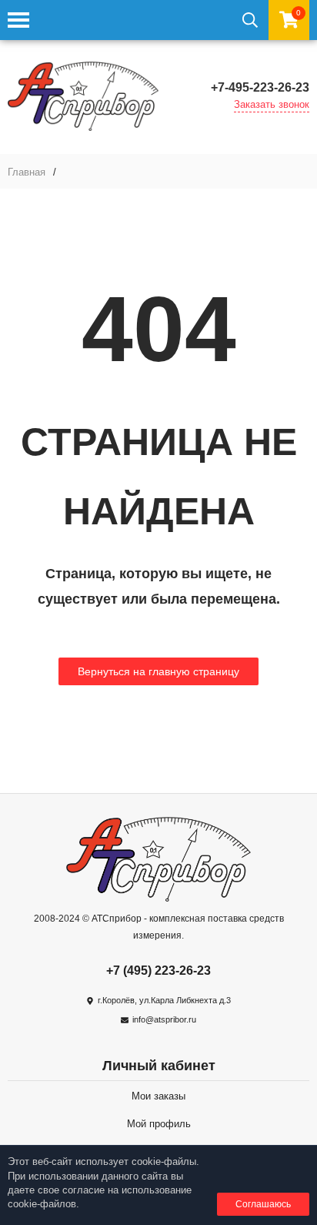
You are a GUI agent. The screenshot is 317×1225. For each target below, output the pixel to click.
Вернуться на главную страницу (158, 671)
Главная (26, 172)
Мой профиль (159, 1124)
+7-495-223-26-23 (260, 87)
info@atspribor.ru (164, 1019)
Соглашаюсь (263, 1204)
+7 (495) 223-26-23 (158, 970)
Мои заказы (158, 1096)
